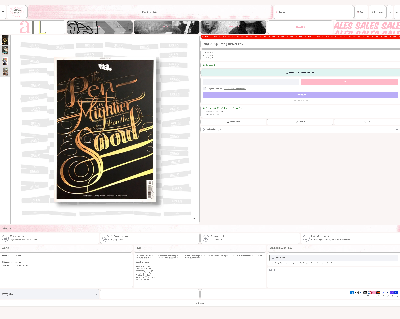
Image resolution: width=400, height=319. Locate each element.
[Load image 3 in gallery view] (5, 61)
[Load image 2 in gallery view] (5, 50)
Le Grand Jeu (377, 296)
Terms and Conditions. (235, 89)
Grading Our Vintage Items (15, 265)
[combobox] (314, 12)
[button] (397, 12)
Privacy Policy (9, 259)
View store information (213, 114)
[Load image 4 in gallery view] (5, 71)
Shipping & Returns (11, 262)
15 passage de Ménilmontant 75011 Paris (23, 240)
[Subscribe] (395, 258)
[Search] (276, 12)
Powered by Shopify (390, 296)
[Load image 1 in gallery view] (5, 40)
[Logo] (17, 12)
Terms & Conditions (11, 256)
